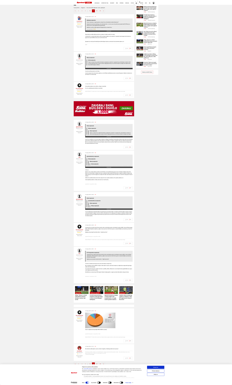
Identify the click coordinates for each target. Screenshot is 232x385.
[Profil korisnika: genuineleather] (79, 124)
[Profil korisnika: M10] (79, 55)
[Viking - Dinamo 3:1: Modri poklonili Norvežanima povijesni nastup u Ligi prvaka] (82, 290)
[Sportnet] (84, 3)
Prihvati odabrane (155, 370)
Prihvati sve (155, 367)
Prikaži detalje (128, 382)
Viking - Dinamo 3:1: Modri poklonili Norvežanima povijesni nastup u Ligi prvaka (81, 297)
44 (100, 10)
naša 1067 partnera (88, 368)
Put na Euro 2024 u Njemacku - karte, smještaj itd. (96, 7)
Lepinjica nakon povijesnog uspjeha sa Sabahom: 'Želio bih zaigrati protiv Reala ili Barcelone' (125, 297)
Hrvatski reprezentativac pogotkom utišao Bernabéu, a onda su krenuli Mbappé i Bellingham (96, 297)
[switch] (99, 383)
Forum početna (76, 7)
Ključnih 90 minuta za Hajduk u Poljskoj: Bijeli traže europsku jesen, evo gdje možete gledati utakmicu (111, 297)
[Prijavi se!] (153, 3)
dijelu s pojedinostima (88, 379)
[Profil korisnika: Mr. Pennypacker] (79, 85)
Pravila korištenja (147, 72)
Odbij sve (156, 374)
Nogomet (83, 7)
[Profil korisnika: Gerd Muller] (79, 348)
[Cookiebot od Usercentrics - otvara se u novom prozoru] (74, 383)
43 (96, 10)
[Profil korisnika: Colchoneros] (79, 18)
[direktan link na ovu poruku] (95, 16)
